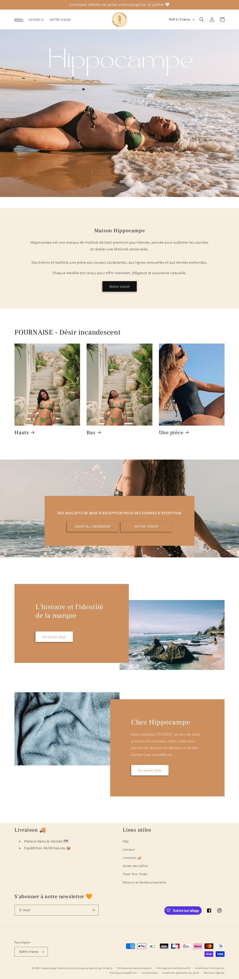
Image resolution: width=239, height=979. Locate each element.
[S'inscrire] (93, 910)
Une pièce (171, 433)
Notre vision (119, 286)
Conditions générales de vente (180, 972)
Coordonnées (149, 972)
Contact (129, 849)
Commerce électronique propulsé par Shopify (84, 968)
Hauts (21, 433)
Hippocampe (48, 968)
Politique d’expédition (123, 972)
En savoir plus (54, 636)
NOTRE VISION (146, 526)
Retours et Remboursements (144, 882)
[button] (202, 19)
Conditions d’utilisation (210, 968)
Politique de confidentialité (173, 968)
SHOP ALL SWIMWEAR (92, 526)
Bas (91, 433)
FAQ (126, 841)
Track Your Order (135, 874)
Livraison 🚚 (132, 858)
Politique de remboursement (134, 968)
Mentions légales (214, 972)
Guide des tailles (135, 866)
